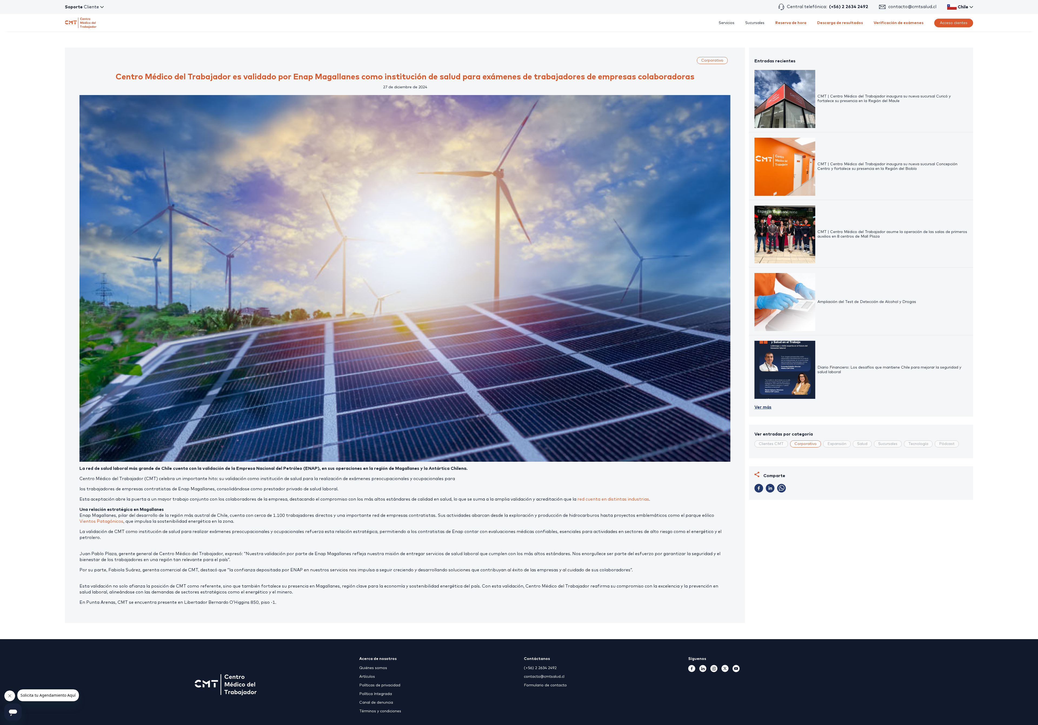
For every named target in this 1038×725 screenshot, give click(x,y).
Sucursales (754, 23)
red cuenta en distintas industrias (613, 499)
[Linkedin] (702, 670)
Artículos (367, 677)
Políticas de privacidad (379, 685)
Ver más (762, 407)
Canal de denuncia (376, 702)
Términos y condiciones (380, 711)
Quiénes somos (373, 668)
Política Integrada (375, 694)
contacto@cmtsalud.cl (912, 7)
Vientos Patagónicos (101, 521)
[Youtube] (736, 670)
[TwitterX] (724, 670)
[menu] (594, 22)
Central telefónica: (827, 7)
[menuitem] (726, 23)
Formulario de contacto (545, 685)
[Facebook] (691, 670)
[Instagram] (713, 670)
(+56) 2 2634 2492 (540, 668)
